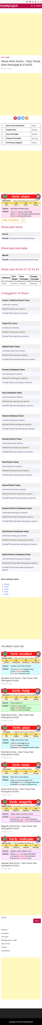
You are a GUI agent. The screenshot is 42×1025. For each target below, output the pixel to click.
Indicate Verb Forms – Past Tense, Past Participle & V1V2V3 (19, 864)
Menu (38, 6)
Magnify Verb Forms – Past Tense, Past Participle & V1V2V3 (19, 827)
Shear (6, 589)
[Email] (41, 1)
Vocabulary (5, 950)
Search (3, 917)
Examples (5, 933)
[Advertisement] (21, 34)
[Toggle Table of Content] (22, 220)
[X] (33, 1)
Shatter (7, 584)
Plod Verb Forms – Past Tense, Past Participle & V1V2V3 (17, 753)
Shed (6, 592)
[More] (26, 118)
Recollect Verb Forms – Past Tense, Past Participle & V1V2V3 (19, 679)
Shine (6, 594)
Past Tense (5, 57)
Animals (4, 930)
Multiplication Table (9, 940)
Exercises (4, 937)
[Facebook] (27, 1)
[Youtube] (30, 1)
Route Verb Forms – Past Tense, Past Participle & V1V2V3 (18, 790)
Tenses (4, 947)
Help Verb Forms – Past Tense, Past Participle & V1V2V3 (17, 716)
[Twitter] (23, 118)
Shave (6, 587)
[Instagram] (38, 1)
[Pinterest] (35, 1)
